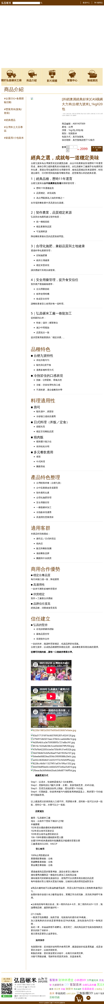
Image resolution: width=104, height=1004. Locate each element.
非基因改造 (88, 988)
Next (99, 36)
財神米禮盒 (66, 980)
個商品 (99, 2)
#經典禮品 (9, 120)
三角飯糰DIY (84, 993)
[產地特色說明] (52, 6)
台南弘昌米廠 (89, 984)
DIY (66, 984)
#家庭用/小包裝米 (14, 137)
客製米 (53, 980)
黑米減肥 (77, 989)
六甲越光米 (92, 980)
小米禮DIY (80, 980)
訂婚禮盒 (98, 989)
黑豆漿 (57, 989)
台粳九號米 (71, 993)
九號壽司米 (58, 984)
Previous (5, 36)
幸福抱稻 (60, 993)
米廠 (63, 989)
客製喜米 (76, 984)
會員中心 (86, 2)
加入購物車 (98, 148)
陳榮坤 (69, 988)
